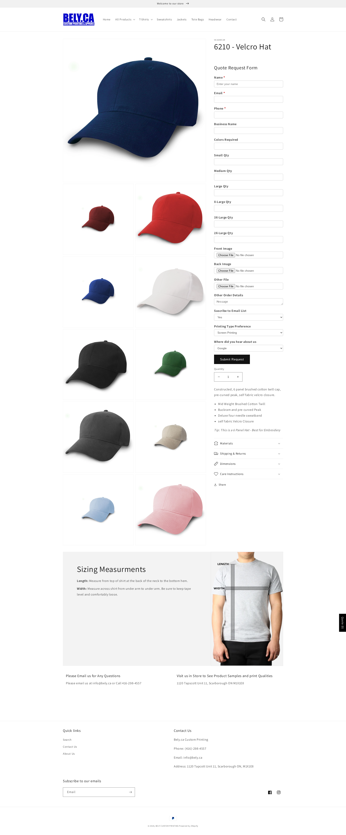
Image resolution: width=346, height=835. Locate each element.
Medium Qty (223, 171)
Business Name (225, 124)
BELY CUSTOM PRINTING (167, 826)
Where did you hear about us (235, 342)
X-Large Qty (222, 202)
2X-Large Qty (223, 233)
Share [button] (222, 484)
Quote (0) (342, 623)
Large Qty (221, 186)
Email (219, 93)
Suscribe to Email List (230, 311)
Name (219, 77)
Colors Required (226, 140)
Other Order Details (228, 295)
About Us (69, 753)
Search (67, 739)
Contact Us (70, 746)
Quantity (219, 369)
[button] (125, 19)
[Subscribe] (130, 792)
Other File (221, 279)
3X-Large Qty (223, 217)
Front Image (223, 248)
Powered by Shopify (188, 826)
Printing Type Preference (232, 326)
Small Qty (221, 155)
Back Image (222, 264)
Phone (220, 108)
